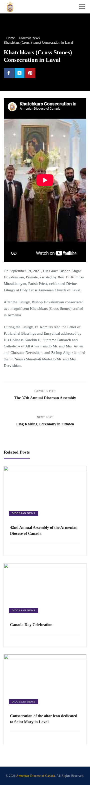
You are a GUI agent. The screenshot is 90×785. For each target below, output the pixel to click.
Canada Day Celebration (31, 625)
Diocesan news (23, 513)
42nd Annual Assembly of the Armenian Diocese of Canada (44, 530)
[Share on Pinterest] (30, 73)
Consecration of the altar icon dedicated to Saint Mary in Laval (43, 719)
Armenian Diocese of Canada (35, 776)
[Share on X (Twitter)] (19, 73)
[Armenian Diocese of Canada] (10, 6)
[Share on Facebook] (9, 73)
